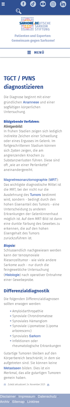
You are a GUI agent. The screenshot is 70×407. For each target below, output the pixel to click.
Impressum (26, 396)
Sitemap (18, 401)
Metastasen (12, 367)
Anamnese (31, 101)
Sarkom (35, 335)
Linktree (33, 401)
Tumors (35, 194)
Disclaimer (8, 396)
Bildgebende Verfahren (21, 122)
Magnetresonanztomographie (25, 179)
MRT (53, 179)
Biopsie (9, 246)
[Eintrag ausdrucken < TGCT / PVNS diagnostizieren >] (49, 384)
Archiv (4, 401)
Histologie (12, 274)
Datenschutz (47, 396)
